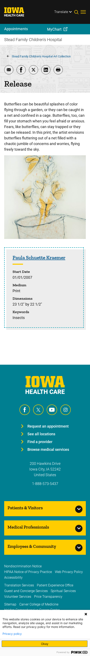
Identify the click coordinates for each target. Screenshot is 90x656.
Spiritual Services (63, 591)
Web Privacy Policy (69, 572)
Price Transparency (48, 597)
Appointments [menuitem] (16, 29)
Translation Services (19, 585)
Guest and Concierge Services (26, 591)
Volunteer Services (17, 597)
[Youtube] (52, 409)
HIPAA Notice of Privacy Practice (28, 572)
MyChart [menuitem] (54, 29)
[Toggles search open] (77, 12)
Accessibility (13, 578)
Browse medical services (48, 449)
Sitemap (10, 604)
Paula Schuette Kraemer (39, 257)
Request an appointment (48, 426)
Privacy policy (12, 633)
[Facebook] (24, 409)
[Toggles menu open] (83, 12)
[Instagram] (65, 409)
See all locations (41, 434)
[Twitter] (38, 409)
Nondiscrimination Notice (23, 566)
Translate (61, 12)
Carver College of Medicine (38, 604)
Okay (44, 644)
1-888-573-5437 (45, 483)
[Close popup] (85, 614)
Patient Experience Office (55, 585)
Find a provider (39, 441)
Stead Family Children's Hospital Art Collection (41, 56)
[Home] (16, 12)
